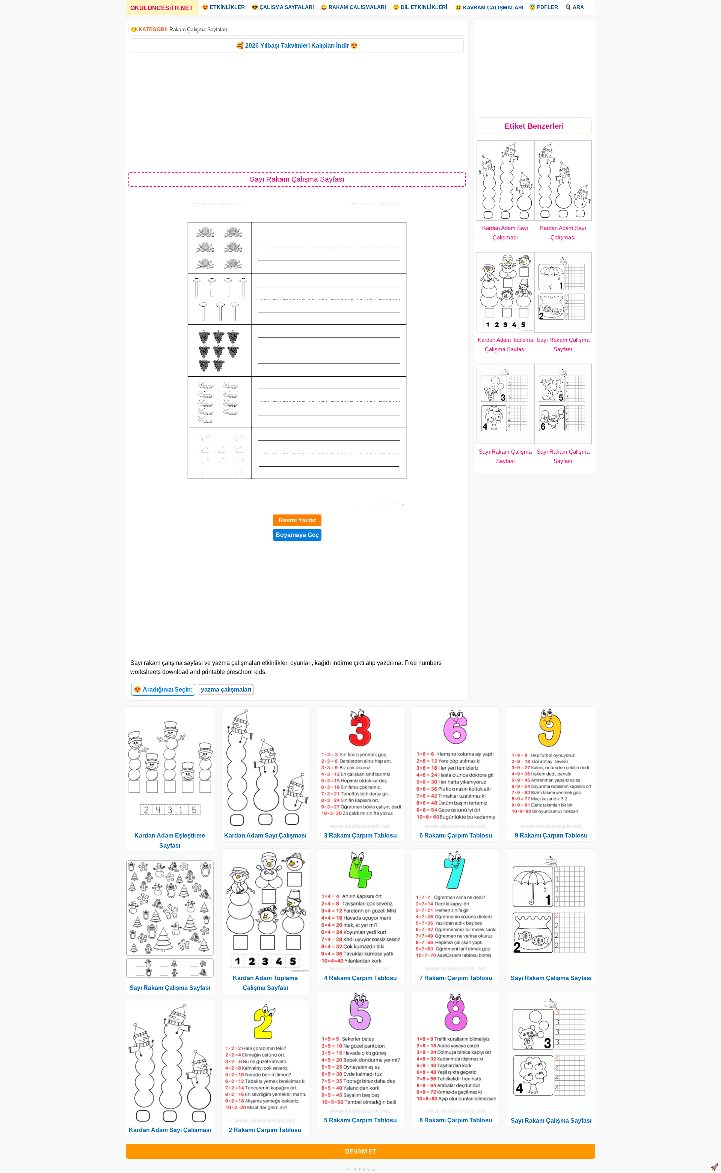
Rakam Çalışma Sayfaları (198, 29)
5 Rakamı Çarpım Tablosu (360, 1120)
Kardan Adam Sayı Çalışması (170, 1130)
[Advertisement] (297, 111)
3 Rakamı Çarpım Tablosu (360, 835)
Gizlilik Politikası (360, 1169)
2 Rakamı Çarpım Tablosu (265, 1130)
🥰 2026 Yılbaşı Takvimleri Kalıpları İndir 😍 (297, 45)
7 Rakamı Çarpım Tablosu (455, 978)
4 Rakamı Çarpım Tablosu (360, 978)
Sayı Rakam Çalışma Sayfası (170, 988)
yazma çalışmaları (226, 689)
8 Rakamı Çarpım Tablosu (455, 1120)
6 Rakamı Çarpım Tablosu (455, 835)
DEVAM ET (360, 1151)
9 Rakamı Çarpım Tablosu (551, 835)
